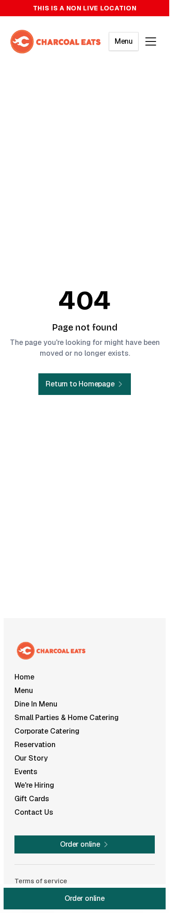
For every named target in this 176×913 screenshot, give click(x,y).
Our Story (31, 758)
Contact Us (33, 812)
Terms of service (40, 881)
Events (25, 771)
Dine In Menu (35, 704)
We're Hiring (34, 785)
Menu (124, 41)
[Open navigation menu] (151, 41)
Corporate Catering (46, 731)
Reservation (35, 744)
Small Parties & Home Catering (66, 717)
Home (24, 677)
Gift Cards (31, 798)
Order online (85, 898)
